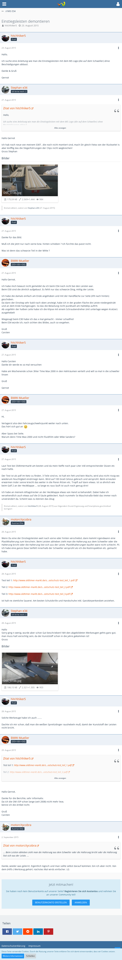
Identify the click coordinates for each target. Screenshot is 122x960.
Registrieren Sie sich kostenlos (81, 891)
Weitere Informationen (13, 956)
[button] (4, 4)
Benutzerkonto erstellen (51, 902)
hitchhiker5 (11, 25)
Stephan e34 (33, 208)
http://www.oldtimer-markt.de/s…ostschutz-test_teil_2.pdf (39, 587)
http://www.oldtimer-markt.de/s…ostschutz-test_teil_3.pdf (39, 593)
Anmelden (81, 902)
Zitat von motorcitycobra (19, 845)
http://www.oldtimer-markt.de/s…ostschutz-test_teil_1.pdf (44, 580)
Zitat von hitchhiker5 (16, 108)
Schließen (30, 956)
